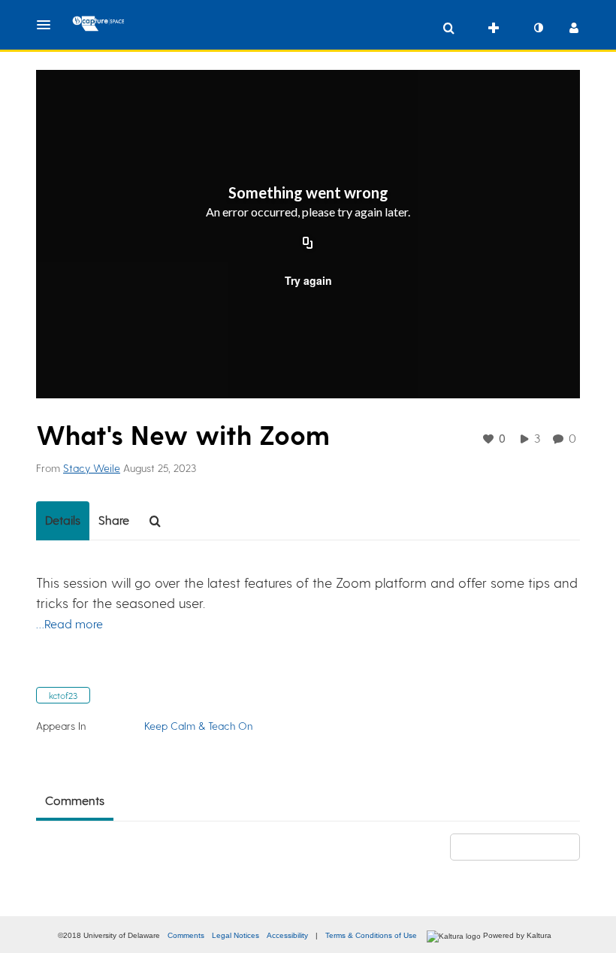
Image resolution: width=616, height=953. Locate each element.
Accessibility (287, 935)
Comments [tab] (74, 800)
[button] (48, 24)
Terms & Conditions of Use (371, 935)
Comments (186, 935)
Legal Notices (235, 935)
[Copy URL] (308, 244)
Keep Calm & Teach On (198, 725)
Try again (308, 280)
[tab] (62, 520)
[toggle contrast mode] (538, 27)
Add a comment (521, 847)
